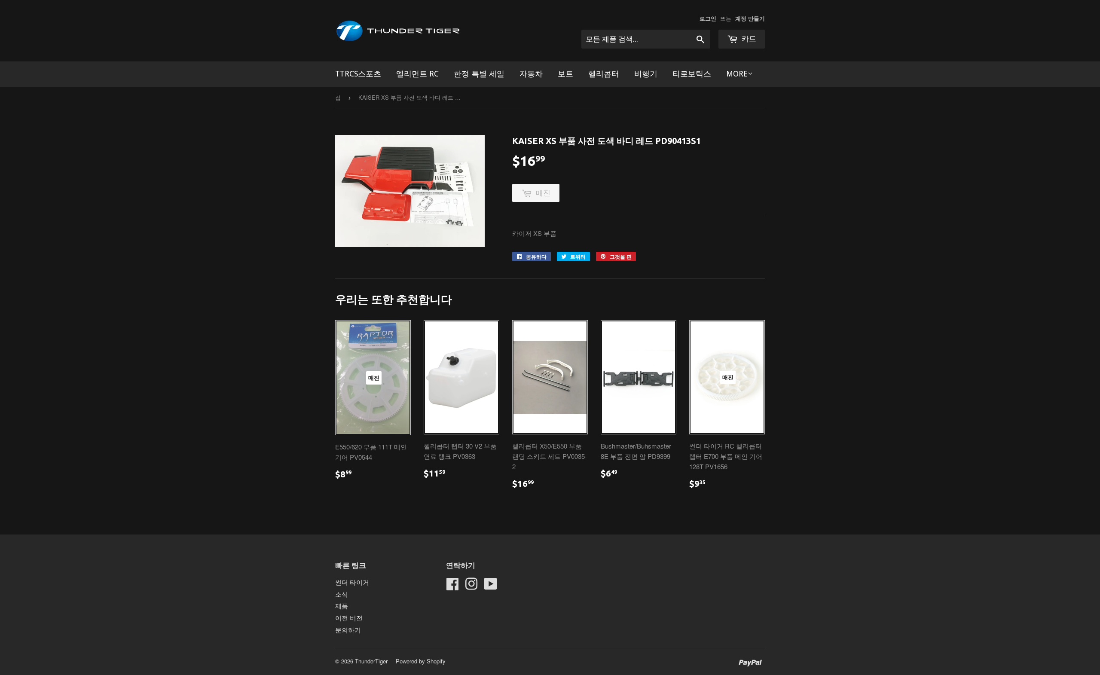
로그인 (708, 18)
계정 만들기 (750, 18)
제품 (341, 605)
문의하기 (348, 629)
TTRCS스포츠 (358, 73)
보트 (565, 73)
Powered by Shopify (421, 661)
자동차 (531, 73)
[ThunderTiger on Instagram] (471, 586)
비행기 (645, 73)
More (737, 73)
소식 (341, 594)
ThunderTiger (371, 661)
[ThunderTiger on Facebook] (452, 586)
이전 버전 (349, 617)
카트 (748, 38)
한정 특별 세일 (479, 73)
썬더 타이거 (352, 581)
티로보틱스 (691, 73)
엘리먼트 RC (417, 73)
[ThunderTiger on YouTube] (491, 586)
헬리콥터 (603, 73)
